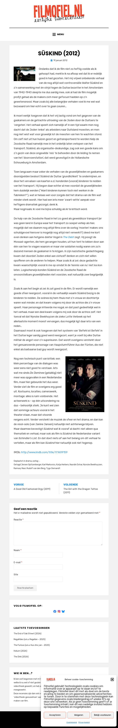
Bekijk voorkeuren (102, 715)
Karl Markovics (48, 464)
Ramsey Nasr (20, 468)
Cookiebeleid (71, 722)
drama (29, 461)
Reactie (18, 519)
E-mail (18, 562)
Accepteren (55, 715)
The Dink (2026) (21, 656)
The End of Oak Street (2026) (27, 633)
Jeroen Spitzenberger (31, 464)
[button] (112, 679)
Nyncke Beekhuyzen (92, 464)
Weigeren (78, 715)
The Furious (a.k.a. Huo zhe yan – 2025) (32, 645)
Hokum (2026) (20, 651)
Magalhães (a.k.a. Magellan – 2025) (29, 639)
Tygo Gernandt (53, 468)
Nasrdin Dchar (76, 464)
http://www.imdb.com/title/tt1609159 (44, 452)
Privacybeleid (84, 722)
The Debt (68, 237)
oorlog (35, 461)
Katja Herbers (62, 464)
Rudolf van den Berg (36, 468)
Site (16, 574)
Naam (17, 550)
